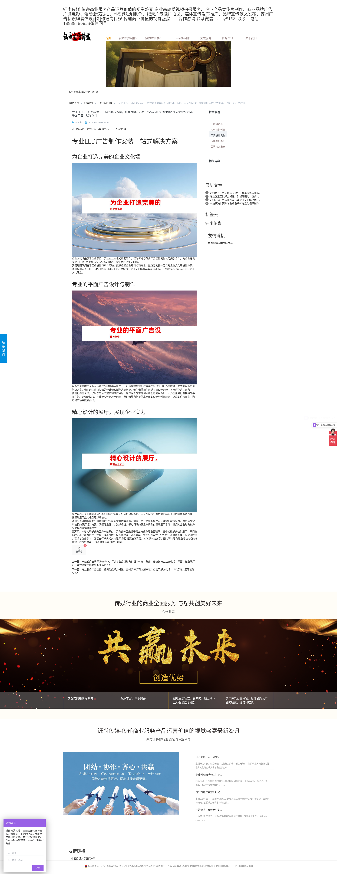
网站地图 (248, 866)
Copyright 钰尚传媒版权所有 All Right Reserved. (206, 866)
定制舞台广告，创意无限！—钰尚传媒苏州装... (235, 192)
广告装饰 (155, 258)
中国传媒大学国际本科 (220, 243)
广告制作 (108, 141)
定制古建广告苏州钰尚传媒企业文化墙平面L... (235, 200)
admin (78, 122)
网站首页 (74, 103)
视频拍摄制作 (127, 37)
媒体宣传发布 (153, 37)
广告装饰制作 (181, 37)
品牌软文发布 (218, 146)
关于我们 (251, 37)
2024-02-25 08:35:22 (99, 122)
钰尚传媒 (138, 258)
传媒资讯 (227, 37)
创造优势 (168, 677)
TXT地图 (239, 866)
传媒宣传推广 (218, 140)
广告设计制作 (105, 103)
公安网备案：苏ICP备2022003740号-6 (106, 866)
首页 (108, 37)
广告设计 (108, 284)
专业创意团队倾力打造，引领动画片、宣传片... (235, 196)
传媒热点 (218, 123)
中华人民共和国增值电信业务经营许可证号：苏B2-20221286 (154, 866)
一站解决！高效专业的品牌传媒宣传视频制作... (235, 203)
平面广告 (77, 386)
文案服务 (205, 37)
